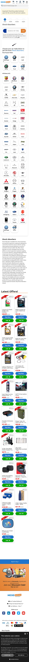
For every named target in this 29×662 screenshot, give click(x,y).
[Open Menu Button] (27, 2)
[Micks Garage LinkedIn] (9, 613)
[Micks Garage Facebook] (4, 613)
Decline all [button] (21, 655)
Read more (13, 652)
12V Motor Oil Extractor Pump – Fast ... (20, 367)
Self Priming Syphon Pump (21, 394)
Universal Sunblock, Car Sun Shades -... (7, 476)
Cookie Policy (13, 649)
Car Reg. (16, 37)
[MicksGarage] (6, 2)
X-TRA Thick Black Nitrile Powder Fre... (7, 449)
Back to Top (14, 561)
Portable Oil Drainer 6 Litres (7, 421)
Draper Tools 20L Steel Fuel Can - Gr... (21, 421)
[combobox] (25, 634)
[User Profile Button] (20, 2)
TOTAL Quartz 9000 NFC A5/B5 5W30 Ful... (7, 339)
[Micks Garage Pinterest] (14, 613)
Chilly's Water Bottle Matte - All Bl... (21, 503)
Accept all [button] (7, 655)
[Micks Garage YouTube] (24, 613)
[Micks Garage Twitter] (19, 613)
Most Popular (6, 630)
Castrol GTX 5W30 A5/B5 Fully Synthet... (7, 311)
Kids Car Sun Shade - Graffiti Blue (7, 531)
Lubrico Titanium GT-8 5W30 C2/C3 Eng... (7, 367)
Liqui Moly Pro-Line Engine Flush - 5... (7, 394)
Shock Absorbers (18, 50)
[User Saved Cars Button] (17, 2)
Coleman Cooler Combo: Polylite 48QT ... (6, 504)
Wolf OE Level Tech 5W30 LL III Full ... (20, 339)
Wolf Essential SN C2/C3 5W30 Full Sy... (20, 311)
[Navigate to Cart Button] (23, 2)
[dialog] (14, 647)
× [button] (27, 633)
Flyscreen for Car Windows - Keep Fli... (21, 476)
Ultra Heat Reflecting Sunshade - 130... (21, 449)
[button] (14, 659)
